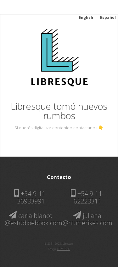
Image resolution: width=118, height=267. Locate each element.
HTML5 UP (63, 249)
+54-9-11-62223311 (89, 197)
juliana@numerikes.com (87, 219)
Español (108, 17)
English (86, 17)
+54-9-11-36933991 (32, 197)
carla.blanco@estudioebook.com (33, 219)
